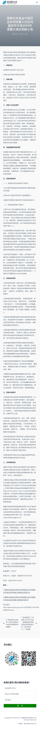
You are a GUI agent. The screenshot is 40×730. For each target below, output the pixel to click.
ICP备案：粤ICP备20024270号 (27, 724)
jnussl (15, 34)
